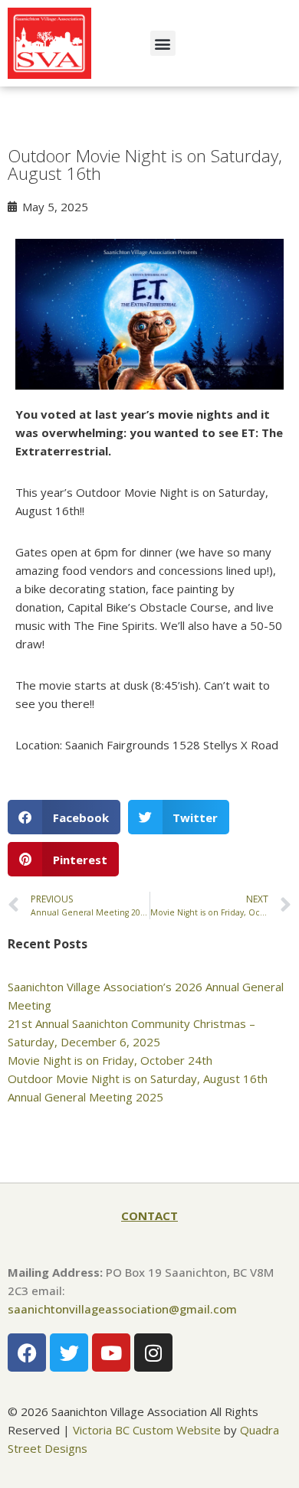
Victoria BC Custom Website (147, 1429)
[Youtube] (111, 1352)
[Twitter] (69, 1352)
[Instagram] (153, 1352)
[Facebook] (27, 1352)
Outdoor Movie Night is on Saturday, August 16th (138, 1078)
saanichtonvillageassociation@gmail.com (122, 1309)
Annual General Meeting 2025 (85, 1097)
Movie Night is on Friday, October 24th (110, 1060)
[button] (163, 43)
